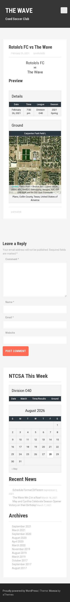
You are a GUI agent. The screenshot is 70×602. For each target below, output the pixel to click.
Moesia (53, 590)
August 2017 (19, 568)
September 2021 (21, 526)
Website (10, 332)
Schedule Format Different (28, 490)
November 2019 (21, 549)
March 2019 (18, 556)
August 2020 (19, 537)
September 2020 (21, 534)
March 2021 (18, 530)
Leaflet (15, 186)
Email (9, 317)
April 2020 (18, 541)
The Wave (18, 10)
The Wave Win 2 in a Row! (27, 497)
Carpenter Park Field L (35, 133)
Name (9, 302)
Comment (12, 259)
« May (14, 469)
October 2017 (19, 560)
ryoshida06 (39, 53)
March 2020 (18, 545)
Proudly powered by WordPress (20, 590)
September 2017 (21, 564)
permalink (16, 211)
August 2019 (19, 553)
